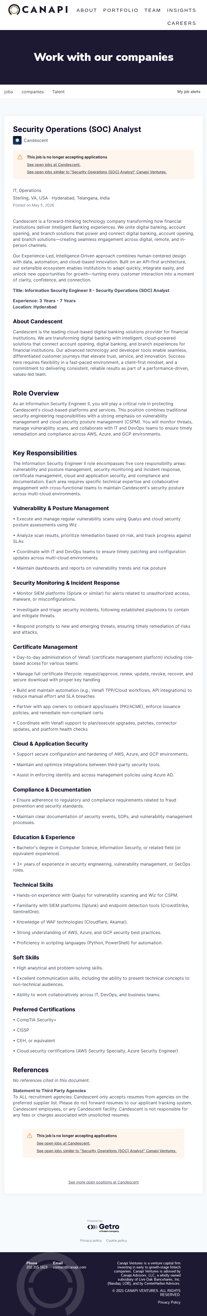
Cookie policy (116, 1240)
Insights (181, 10)
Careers (181, 23)
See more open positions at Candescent (103, 1182)
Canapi (37, 9)
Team (152, 10)
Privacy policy (91, 1240)
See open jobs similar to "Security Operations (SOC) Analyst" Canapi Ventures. (97, 172)
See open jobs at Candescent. (54, 164)
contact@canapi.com (69, 1267)
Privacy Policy (169, 1302)
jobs (8, 91)
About (87, 10)
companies (33, 91)
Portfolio (121, 10)
